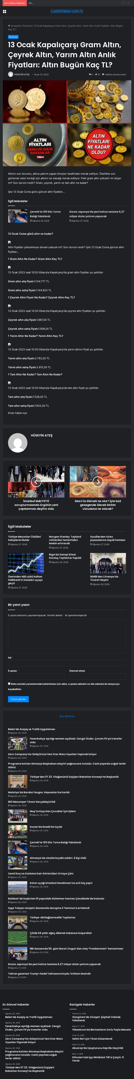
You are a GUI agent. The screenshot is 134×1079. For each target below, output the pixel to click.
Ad (10, 657)
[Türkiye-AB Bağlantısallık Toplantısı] (17, 922)
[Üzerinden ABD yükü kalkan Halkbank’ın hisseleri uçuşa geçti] (26, 563)
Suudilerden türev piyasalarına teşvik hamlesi (107, 538)
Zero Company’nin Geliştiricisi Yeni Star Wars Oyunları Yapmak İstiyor (66, 3)
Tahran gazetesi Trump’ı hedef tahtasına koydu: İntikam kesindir (49, 973)
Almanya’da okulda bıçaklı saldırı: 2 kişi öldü (58, 858)
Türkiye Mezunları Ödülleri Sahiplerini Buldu (24, 538)
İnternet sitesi (77, 670)
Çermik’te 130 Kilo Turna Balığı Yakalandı (55, 842)
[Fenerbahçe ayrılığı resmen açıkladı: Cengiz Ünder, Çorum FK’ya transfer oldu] (17, 743)
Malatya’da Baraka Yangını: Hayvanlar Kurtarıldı (39, 792)
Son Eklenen (67, 716)
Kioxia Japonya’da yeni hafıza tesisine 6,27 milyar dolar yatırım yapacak (54, 964)
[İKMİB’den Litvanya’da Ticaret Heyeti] (108, 563)
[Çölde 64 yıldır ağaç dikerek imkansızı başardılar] (17, 937)
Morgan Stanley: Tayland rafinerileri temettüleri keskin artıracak (65, 540)
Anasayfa (15, 25)
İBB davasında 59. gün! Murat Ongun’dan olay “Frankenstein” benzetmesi (76, 948)
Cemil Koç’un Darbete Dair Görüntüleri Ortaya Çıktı (40, 873)
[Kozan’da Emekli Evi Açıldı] (17, 831)
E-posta (13, 670)
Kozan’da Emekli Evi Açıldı (46, 827)
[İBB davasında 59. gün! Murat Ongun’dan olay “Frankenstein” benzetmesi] (17, 953)
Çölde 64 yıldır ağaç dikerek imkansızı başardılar (61, 933)
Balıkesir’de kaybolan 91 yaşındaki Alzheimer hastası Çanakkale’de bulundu (56, 898)
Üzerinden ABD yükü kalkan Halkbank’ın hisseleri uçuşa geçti (25, 580)
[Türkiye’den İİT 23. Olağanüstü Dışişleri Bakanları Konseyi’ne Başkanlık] (17, 781)
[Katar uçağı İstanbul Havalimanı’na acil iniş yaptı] (17, 887)
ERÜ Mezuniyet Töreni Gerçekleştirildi (31, 802)
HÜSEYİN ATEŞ (21, 74)
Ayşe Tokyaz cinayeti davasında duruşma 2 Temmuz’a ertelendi (49, 908)
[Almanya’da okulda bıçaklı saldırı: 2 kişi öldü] (17, 862)
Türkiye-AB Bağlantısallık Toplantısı (52, 917)
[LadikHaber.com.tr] (67, 11)
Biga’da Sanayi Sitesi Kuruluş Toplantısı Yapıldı (65, 556)
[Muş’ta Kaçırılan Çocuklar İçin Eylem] (17, 816)
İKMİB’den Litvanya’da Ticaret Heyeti (104, 578)
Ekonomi (27, 25)
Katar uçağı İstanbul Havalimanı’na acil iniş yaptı (61, 883)
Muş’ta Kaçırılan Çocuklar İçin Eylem (53, 811)
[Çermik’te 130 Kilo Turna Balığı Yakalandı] (17, 216)
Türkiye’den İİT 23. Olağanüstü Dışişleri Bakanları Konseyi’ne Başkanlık (74, 777)
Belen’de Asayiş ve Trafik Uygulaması (31, 729)
